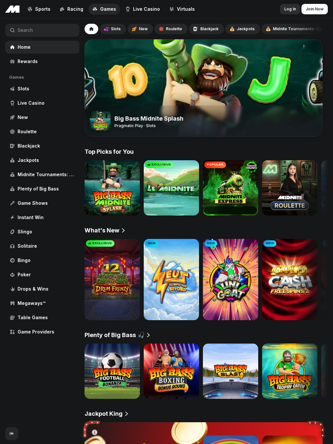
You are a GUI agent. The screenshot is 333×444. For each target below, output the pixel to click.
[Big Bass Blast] (230, 371)
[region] (42, 223)
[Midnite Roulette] (289, 187)
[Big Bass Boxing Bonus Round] (171, 371)
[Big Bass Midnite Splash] (112, 187)
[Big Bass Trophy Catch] (289, 371)
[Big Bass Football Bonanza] (112, 371)
